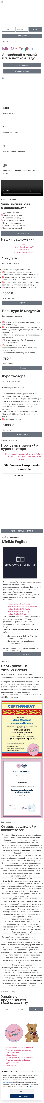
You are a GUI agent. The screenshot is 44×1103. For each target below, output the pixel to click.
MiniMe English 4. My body (18, 611)
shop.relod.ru (11, 1055)
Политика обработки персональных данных (22, 1015)
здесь (31, 1086)
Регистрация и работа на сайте (19, 1047)
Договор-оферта (13, 1052)
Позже (22, 1091)
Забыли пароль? (9, 41)
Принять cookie (22, 1096)
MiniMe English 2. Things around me (22, 606)
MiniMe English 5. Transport (18, 614)
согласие (6, 1082)
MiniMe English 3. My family (18, 609)
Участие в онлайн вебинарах (18, 1050)
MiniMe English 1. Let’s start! (18, 604)
